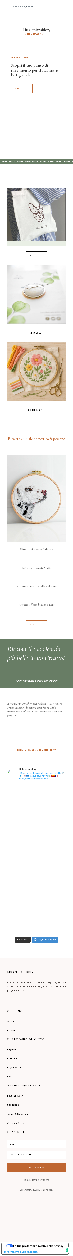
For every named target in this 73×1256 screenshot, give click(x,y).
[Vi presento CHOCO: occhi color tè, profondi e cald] (36, 800)
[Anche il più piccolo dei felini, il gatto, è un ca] (36, 836)
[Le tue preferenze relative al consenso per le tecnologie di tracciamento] (67, 1250)
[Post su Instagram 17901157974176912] (36, 820)
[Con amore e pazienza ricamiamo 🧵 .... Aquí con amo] (36, 930)
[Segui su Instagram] (8, 1000)
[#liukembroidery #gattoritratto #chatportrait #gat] (36, 888)
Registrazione (14, 1067)
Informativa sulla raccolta (21, 1251)
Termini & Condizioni (17, 1113)
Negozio (20, 88)
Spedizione (13, 1104)
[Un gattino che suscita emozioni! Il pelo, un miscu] (36, 866)
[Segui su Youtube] (28, 1000)
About (10, 1021)
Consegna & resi (15, 1123)
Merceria (35, 332)
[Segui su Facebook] (15, 1000)
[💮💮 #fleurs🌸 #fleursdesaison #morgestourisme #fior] (36, 898)
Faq (9, 1076)
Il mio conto (13, 1058)
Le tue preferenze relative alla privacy (38, 1246)
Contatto (11, 1030)
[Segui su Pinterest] (22, 1000)
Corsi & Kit (35, 409)
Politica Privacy (15, 1095)
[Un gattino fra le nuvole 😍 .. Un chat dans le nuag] (36, 914)
